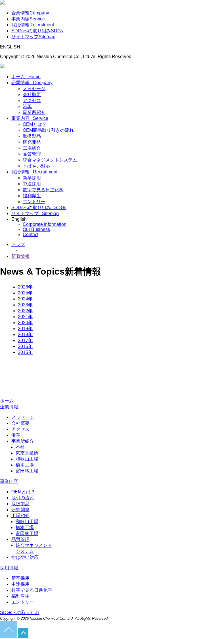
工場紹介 (32, 148)
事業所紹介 (34, 112)
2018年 (25, 334)
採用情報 (32, 24)
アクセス (32, 100)
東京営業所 (27, 453)
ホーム (26, 76)
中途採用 (32, 183)
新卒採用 (32, 177)
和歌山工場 (27, 459)
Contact (30, 234)
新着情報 (20, 256)
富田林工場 (27, 470)
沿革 (27, 106)
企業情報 (30, 12)
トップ (18, 244)
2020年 (25, 322)
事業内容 (28, 18)
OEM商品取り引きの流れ (48, 130)
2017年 (25, 340)
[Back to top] (8, 636)
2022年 (25, 310)
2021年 (25, 316)
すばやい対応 (36, 166)
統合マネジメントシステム (50, 160)
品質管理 (32, 154)
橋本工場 (25, 464)
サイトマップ (33, 36)
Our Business (36, 229)
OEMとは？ (35, 124)
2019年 (25, 328)
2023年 (25, 304)
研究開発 (32, 142)
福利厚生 (32, 195)
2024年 (25, 298)
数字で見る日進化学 (43, 189)
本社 (20, 447)
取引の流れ (22, 497)
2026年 (25, 287)
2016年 (25, 346)
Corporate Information (44, 224)
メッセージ (34, 88)
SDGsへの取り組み (37, 30)
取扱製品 (32, 136)
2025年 (25, 292)
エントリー (34, 201)
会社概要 (32, 94)
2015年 (25, 352)
